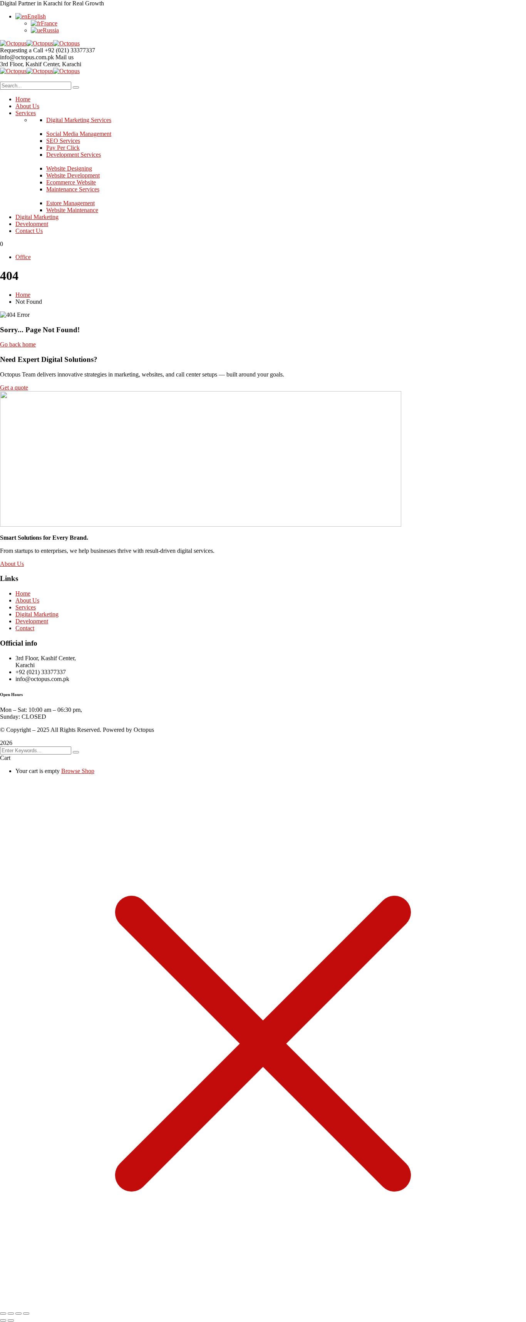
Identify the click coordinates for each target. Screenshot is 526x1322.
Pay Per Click (63, 147)
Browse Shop (77, 771)
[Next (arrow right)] (11, 1320)
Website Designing (69, 168)
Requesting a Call (21, 50)
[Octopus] (13, 43)
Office (23, 257)
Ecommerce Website (71, 182)
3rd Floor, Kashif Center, (31, 64)
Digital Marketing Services (78, 120)
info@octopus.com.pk (27, 57)
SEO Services (63, 140)
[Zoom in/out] (3, 1313)
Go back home (18, 344)
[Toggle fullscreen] (11, 1313)
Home (22, 294)
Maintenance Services (72, 189)
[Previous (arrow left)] (3, 1320)
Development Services (73, 154)
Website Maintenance (72, 210)
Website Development (73, 175)
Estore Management (70, 203)
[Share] (18, 1313)
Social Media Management (78, 134)
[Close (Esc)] (26, 1313)
